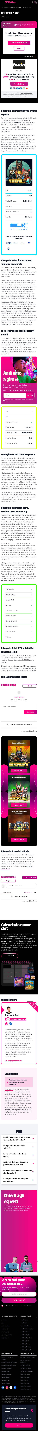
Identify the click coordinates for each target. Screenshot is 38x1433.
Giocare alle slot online (15, 7)
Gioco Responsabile (6, 1335)
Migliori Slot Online (25, 1374)
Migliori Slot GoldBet (25, 1386)
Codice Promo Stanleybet (26, 1371)
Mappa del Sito (5, 1338)
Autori (3, 1323)
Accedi (19, 48)
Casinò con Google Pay (26, 1350)
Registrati (21, 697)
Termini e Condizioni (31, 1401)
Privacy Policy (22, 1420)
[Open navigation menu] (2, 2)
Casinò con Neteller (25, 1344)
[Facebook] (15, 1387)
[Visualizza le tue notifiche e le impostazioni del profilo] (35, 720)
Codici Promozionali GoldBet (27, 1357)
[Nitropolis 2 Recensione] (19, 757)
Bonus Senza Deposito (7, 1368)
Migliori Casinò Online (25, 1326)
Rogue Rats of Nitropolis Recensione (19, 812)
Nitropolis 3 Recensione (19, 778)
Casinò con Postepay (25, 1347)
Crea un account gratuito (19, 43)
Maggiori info (19, 84)
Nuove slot (10, 956)
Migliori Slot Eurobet (25, 1389)
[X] (11, 1387)
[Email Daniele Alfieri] (6, 1023)
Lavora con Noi (5, 1332)
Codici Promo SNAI (25, 1365)
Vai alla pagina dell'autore (13, 1061)
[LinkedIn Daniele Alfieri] (10, 1023)
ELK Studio (6, 120)
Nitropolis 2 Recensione (19, 743)
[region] (19, 708)
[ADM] (9, 243)
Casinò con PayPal (25, 1335)
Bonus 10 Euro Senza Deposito (9, 1362)
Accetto (19, 1425)
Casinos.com (4, 7)
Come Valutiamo (5, 1326)
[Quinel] (22, 243)
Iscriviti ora (18, 1300)
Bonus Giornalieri (5, 1371)
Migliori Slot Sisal (24, 1383)
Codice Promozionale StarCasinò (25, 1361)
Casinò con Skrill (24, 1341)
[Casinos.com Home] (10, 2)
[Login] (35, 2)
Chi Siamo (4, 1320)
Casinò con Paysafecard (26, 1338)
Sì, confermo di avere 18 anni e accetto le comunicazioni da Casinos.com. (18, 1305)
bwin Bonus (19, 70)
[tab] (7, 892)
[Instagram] (7, 1387)
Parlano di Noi (4, 1329)
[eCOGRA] (16, 243)
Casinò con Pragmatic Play (27, 1329)
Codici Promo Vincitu (25, 1368)
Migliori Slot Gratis (25, 1377)
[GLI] (9, 249)
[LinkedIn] (2, 1387)
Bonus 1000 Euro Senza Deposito (7, 1358)
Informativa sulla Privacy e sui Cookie (12, 1402)
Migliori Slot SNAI (24, 1380)
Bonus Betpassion (5, 1383)
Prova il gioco (18, 770)
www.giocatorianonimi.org (8, 94)
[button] (12, 700)
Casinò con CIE (24, 1320)
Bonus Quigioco (5, 1380)
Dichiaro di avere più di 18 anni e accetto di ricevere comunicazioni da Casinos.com (19, 400)
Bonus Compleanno (6, 1374)
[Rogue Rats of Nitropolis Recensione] (19, 826)
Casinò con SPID (24, 1323)
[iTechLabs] (29, 243)
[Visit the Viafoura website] (33, 731)
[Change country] (32, 2)
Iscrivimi (30, 395)
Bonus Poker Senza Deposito (8, 1365)
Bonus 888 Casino (6, 1377)
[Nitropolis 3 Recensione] (19, 791)
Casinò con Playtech (25, 1332)
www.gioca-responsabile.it (26, 93)
